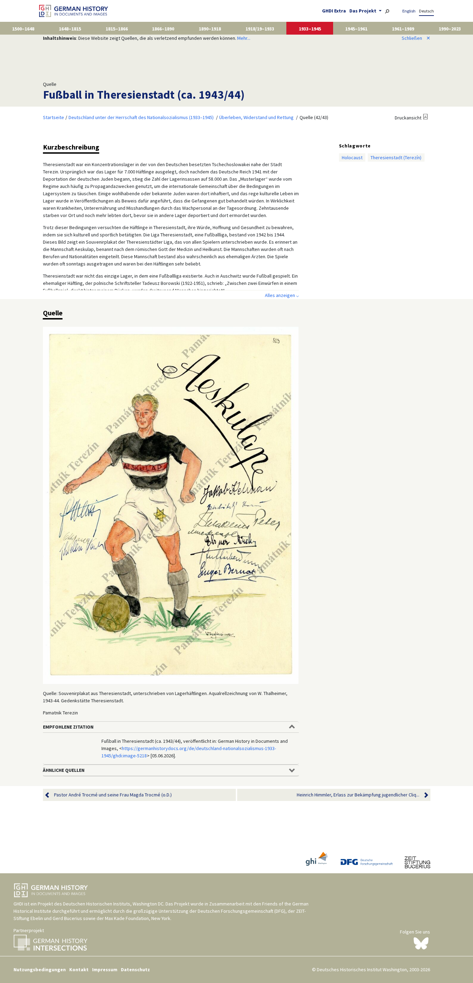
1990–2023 (450, 29)
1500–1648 (23, 29)
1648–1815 (70, 29)
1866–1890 (163, 29)
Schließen (416, 38)
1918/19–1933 (260, 29)
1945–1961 (356, 29)
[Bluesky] (421, 943)
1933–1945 (310, 29)
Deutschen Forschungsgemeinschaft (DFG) (241, 911)
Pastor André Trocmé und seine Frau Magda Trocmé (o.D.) (113, 795)
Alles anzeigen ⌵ (282, 295)
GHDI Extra (334, 11)
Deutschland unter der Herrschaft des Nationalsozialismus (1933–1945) (141, 117)
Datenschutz (135, 969)
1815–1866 (117, 29)
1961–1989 (403, 29)
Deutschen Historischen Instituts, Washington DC (113, 904)
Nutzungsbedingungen (40, 969)
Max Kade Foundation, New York (137, 918)
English (409, 10)
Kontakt (79, 969)
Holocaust (352, 157)
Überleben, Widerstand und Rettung (256, 117)
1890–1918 (210, 29)
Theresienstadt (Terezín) (396, 157)
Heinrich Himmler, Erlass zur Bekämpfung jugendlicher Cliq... (358, 795)
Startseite (53, 117)
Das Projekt (363, 11)
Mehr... (243, 38)
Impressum (104, 969)
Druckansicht (408, 118)
